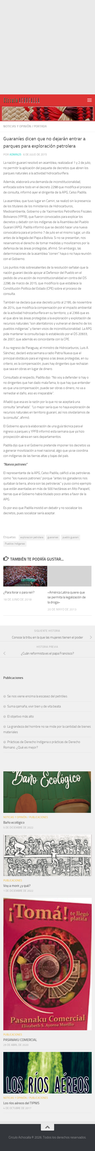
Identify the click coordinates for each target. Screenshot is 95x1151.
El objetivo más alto (20, 716)
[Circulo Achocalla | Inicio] (28, 100)
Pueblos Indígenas (15, 543)
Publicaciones (38, 817)
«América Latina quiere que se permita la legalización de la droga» (67, 597)
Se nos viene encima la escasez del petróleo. (37, 696)
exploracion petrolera (31, 537)
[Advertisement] (47, 47)
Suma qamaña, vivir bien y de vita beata (34, 706)
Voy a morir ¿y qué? (16, 886)
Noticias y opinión (17, 126)
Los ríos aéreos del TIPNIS (21, 1103)
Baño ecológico (14, 822)
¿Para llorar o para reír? (18, 592)
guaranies (53, 537)
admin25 (15, 154)
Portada (40, 126)
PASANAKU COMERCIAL (20, 1040)
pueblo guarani (71, 537)
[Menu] (89, 99)
